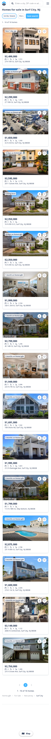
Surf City (39, 695)
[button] (48, 3)
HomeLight (6, 695)
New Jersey (28, 695)
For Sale (17, 695)
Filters (21, 16)
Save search (32, 16)
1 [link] (25, 685)
